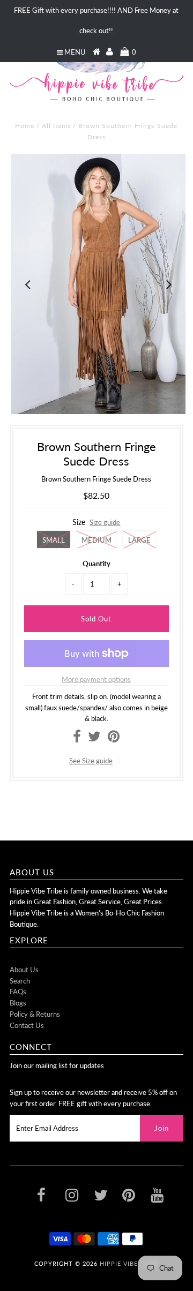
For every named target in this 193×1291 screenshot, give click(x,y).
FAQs (18, 991)
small (53, 540)
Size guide (105, 522)
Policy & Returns (35, 1014)
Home (24, 126)
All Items (56, 126)
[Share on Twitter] (94, 738)
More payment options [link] (96, 679)
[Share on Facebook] (77, 738)
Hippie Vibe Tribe (129, 1263)
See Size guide (91, 760)
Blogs (18, 1003)
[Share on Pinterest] (114, 738)
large (139, 540)
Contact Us (27, 1025)
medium (96, 540)
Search (20, 981)
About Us (24, 969)
